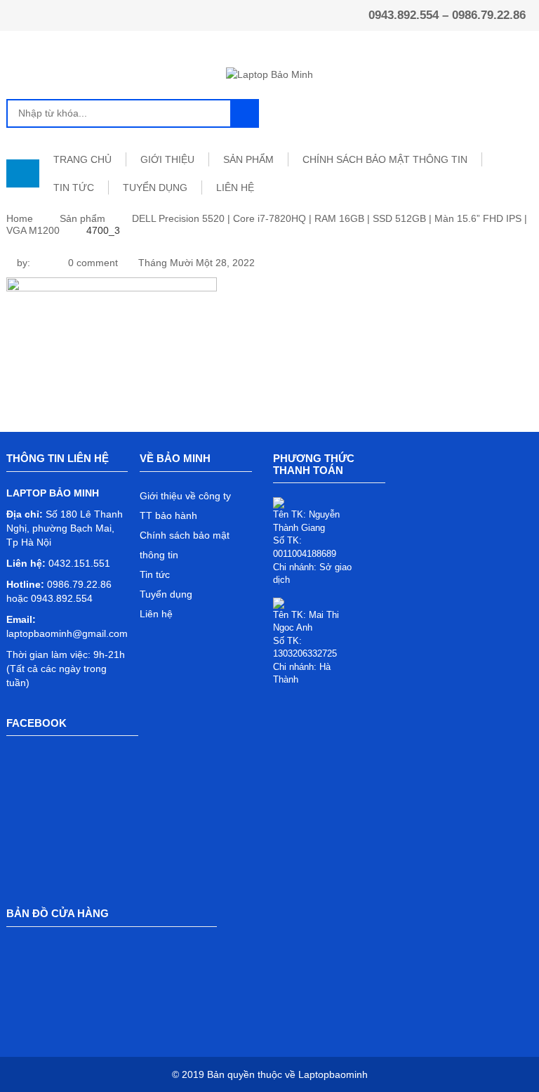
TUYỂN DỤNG (155, 187)
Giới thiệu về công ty (185, 495)
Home (19, 218)
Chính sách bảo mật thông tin (384, 159)
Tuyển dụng (166, 594)
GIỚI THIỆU (167, 159)
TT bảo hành (168, 515)
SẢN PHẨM (248, 159)
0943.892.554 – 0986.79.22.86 (447, 15)
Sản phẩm (82, 218)
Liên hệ (156, 613)
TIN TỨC (73, 187)
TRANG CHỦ (82, 159)
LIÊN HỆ (235, 187)
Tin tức (155, 574)
